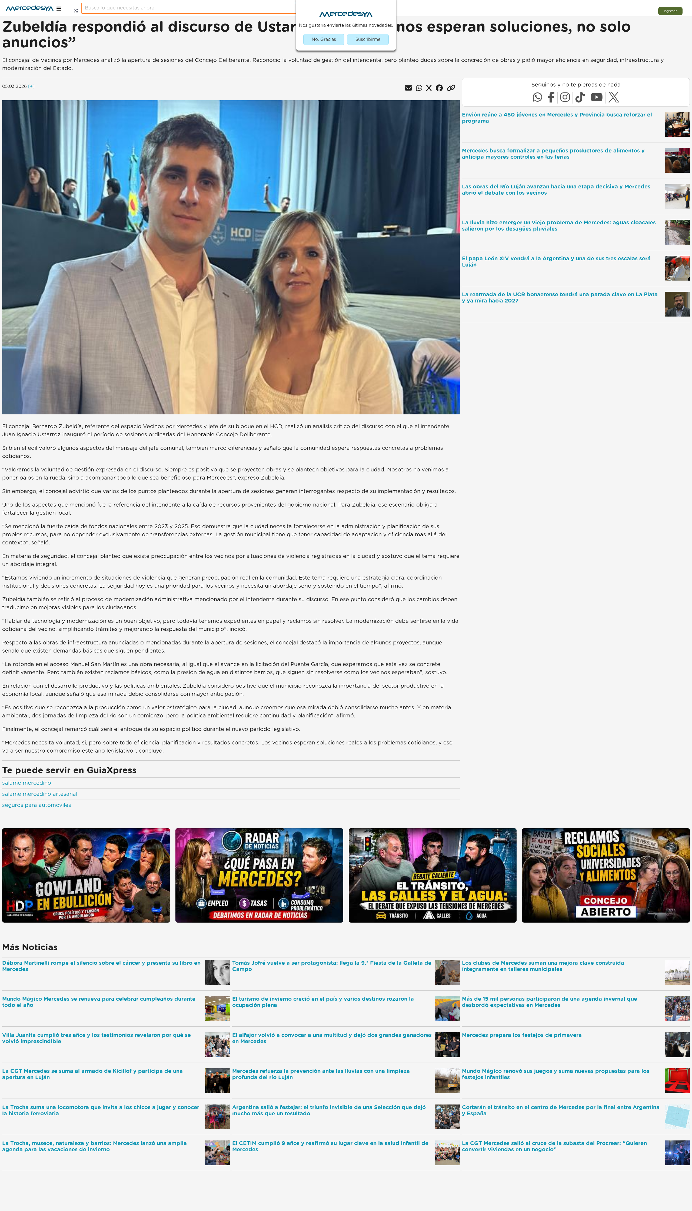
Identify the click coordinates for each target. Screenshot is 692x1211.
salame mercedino (26, 783)
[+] (31, 86)
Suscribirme (367, 39)
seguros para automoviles (36, 805)
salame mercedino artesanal (39, 794)
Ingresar (670, 11)
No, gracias (324, 39)
